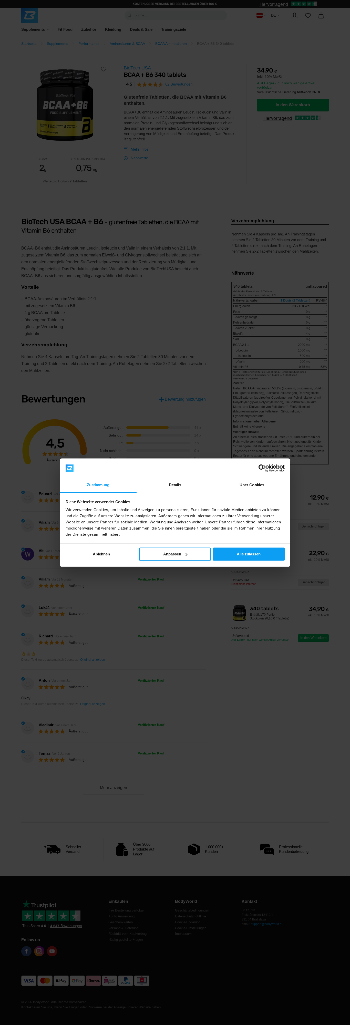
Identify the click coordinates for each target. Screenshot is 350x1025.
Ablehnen (101, 554)
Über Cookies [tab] (252, 485)
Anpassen (172, 554)
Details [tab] (175, 485)
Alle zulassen (249, 554)
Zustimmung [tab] (98, 485)
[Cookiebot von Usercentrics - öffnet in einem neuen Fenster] (262, 468)
